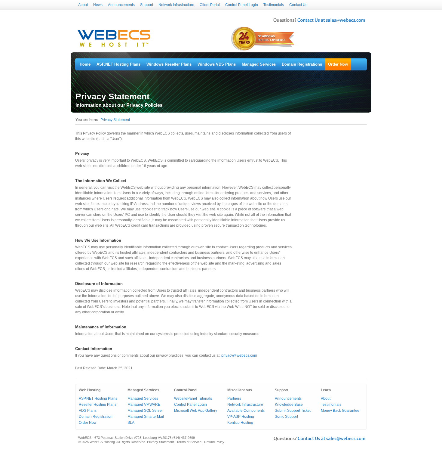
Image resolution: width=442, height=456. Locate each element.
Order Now (338, 64)
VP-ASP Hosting (240, 416)
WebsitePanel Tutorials (193, 398)
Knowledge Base (289, 404)
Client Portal (210, 5)
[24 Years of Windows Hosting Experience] (263, 50)
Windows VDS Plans (217, 64)
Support (146, 5)
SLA (130, 422)
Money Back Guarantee (340, 410)
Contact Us (298, 5)
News (98, 5)
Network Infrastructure (176, 5)
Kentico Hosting (240, 422)
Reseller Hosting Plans (97, 404)
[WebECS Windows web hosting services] (114, 47)
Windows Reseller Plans (169, 64)
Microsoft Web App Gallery (195, 410)
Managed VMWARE (143, 404)
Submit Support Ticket (293, 410)
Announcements (121, 5)
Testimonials (273, 5)
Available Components (246, 410)
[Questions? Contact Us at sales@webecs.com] (319, 23)
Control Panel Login (241, 5)
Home (85, 64)
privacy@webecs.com (239, 355)
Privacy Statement (115, 120)
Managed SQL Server (145, 410)
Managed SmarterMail (145, 416)
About (83, 5)
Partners (234, 398)
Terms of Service (188, 442)
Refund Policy (214, 442)
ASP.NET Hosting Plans (118, 64)
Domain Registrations (302, 64)
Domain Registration (95, 416)
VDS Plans (88, 410)
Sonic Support (286, 416)
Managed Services (259, 64)
